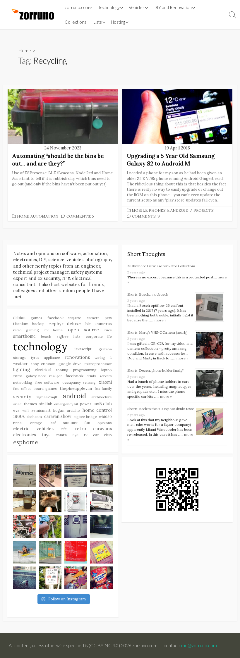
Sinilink (45, 404)
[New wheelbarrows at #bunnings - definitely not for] (24, 526)
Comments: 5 (80, 216)
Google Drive (70, 363)
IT (111, 357)
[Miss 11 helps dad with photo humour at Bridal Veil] (50, 526)
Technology (40, 346)
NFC (64, 429)
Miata (61, 434)
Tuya (46, 434)
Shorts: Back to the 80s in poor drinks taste (160, 408)
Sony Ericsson (43, 363)
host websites (65, 284)
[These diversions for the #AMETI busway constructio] (50, 552)
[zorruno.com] (32, 14)
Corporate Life (99, 336)
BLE (88, 323)
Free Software (47, 382)
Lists (97, 22)
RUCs (108, 330)
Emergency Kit (66, 404)
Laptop (106, 370)
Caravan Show (57, 416)
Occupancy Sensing (79, 382)
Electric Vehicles (33, 428)
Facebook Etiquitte (64, 318)
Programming (85, 370)
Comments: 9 (146, 216)
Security (22, 396)
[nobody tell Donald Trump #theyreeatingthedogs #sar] (50, 475)
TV (85, 435)
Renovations (77, 357)
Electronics (24, 434)
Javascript (83, 349)
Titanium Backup (28, 323)
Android (74, 396)
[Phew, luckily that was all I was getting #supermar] (75, 577)
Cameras (103, 323)
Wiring (100, 357)
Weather (20, 363)
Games (36, 318)
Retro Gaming (26, 330)
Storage (19, 357)
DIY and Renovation (173, 7)
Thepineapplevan (76, 388)
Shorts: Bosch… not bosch (147, 294)
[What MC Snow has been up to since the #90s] (24, 475)
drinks (92, 376)
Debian (19, 317)
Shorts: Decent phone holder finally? (155, 370)
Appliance (52, 357)
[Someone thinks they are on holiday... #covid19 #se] (75, 552)
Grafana (105, 349)
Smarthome (24, 336)
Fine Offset (22, 388)
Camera (93, 318)
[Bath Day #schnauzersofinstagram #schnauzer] (50, 501)
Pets (108, 318)
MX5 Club (102, 403)
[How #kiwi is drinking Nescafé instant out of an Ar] (24, 501)
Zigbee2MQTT (46, 397)
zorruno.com (77, 7)
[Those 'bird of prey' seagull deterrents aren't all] (24, 577)
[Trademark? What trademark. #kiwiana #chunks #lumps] (101, 577)
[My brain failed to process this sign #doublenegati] (75, 475)
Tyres (35, 357)
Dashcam (34, 416)
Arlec (17, 404)
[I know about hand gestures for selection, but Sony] (101, 526)
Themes (30, 404)
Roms (18, 375)
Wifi (25, 410)
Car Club (102, 434)
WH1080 (105, 416)
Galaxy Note (36, 376)
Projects (203, 210)
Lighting (21, 369)
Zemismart (41, 410)
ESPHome (25, 442)
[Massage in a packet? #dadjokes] (101, 475)
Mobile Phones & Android (160, 210)
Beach (46, 336)
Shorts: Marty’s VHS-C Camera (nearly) (157, 332)
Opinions (104, 423)
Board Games (45, 388)
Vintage (36, 423)
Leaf (53, 423)
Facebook (74, 375)
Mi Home (53, 330)
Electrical (43, 369)
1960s (19, 416)
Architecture (101, 397)
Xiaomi (105, 382)
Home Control (97, 410)
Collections (75, 22)
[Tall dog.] (75, 526)
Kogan (58, 410)
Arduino (73, 410)
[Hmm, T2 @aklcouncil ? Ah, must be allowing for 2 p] (50, 577)
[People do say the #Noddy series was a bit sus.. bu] (101, 552)
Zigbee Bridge (85, 416)
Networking (22, 382)
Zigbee (62, 336)
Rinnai (18, 423)
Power (85, 404)
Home (24, 50)
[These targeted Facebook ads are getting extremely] (75, 501)
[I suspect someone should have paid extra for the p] (101, 501)
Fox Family (103, 388)
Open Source (83, 330)
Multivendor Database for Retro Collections (161, 266)
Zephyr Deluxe (65, 323)
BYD (75, 435)
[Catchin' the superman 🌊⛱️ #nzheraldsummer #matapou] (24, 552)
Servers (106, 376)
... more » (158, 320)
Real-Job (56, 376)
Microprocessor (98, 363)
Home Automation (37, 216)
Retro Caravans (93, 428)
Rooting (62, 370)
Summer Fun (76, 422)
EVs (16, 410)
